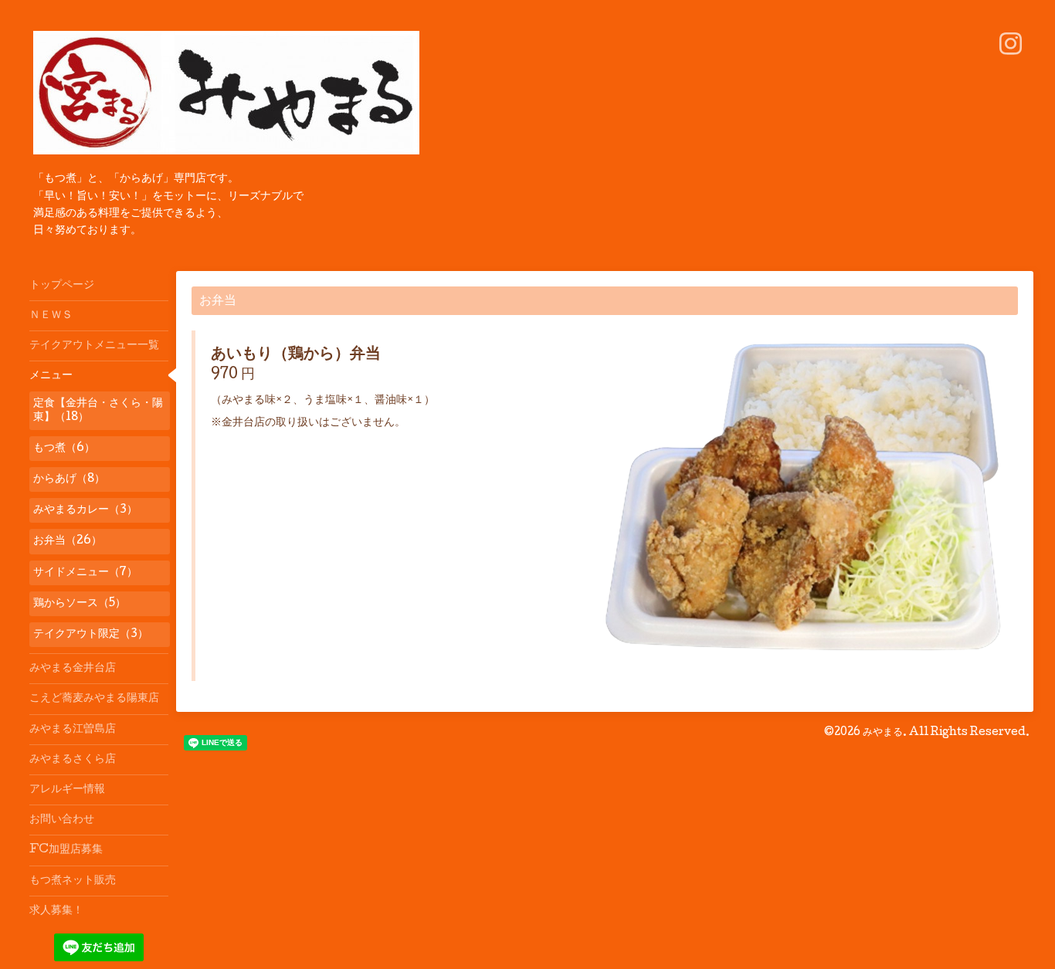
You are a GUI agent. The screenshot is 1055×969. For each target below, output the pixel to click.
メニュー (51, 376)
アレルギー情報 (67, 790)
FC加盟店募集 (66, 850)
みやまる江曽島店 (72, 729)
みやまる (883, 732)
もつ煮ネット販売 (72, 881)
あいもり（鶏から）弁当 (296, 355)
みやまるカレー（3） (85, 510)
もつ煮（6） (64, 448)
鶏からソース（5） (79, 604)
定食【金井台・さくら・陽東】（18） (98, 411)
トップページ (61, 286)
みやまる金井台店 (72, 668)
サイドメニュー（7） (85, 573)
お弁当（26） (67, 541)
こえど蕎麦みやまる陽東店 (94, 699)
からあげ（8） (69, 479)
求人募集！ (56, 911)
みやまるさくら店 (72, 760)
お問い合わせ (61, 820)
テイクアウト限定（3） (90, 634)
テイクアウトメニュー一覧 (94, 346)
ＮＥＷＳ (51, 316)
